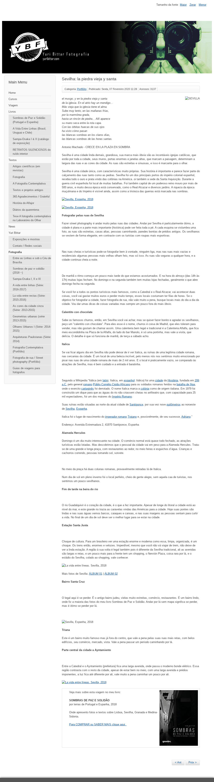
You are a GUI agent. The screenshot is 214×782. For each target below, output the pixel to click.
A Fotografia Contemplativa (29, 183)
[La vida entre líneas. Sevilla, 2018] (84, 682)
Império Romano (122, 396)
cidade (159, 380)
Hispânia (173, 380)
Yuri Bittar (14, 232)
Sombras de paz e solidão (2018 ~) (28, 270)
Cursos (13, 99)
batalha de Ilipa (186, 384)
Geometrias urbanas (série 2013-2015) (29, 318)
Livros (12, 111)
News (12, 226)
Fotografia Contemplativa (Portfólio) (28, 349)
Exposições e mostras (26, 239)
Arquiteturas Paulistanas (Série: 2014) (32, 339)
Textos (13, 160)
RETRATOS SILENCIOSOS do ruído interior (32, 151)
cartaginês (87, 388)
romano (87, 384)
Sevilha (70, 408)
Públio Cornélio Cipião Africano (111, 384)
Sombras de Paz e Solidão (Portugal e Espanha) (29, 119)
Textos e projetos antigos (28, 190)
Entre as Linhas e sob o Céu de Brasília (32, 260)
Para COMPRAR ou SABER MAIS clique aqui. (98, 724)
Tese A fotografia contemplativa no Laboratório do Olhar (32, 218)
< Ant (178, 762)
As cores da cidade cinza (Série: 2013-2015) (28, 308)
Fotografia (19, 177)
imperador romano (116, 416)
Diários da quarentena (26, 209)
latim (105, 380)
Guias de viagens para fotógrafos (26, 370)
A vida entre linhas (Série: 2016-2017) (28, 287)
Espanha (81, 408)
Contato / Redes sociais (27, 245)
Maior (183, 4)
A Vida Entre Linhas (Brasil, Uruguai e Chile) (29, 130)
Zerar (193, 4)
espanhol (129, 380)
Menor (202, 4)
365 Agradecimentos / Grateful (31, 196)
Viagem (13, 105)
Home (12, 92)
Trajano (132, 416)
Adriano (186, 416)
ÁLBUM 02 (111, 573)
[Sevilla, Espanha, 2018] (77, 199)
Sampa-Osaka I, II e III (27, 279)
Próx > (193, 762)
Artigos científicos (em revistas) (26, 168)
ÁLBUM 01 (95, 573)
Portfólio (82, 89)
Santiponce (136, 404)
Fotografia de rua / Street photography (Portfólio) (28, 359)
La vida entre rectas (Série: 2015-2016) (29, 297)
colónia (145, 388)
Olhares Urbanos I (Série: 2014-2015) (32, 328)
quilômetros (174, 404)
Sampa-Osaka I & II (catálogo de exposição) (31, 141)
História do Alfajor (23, 203)
